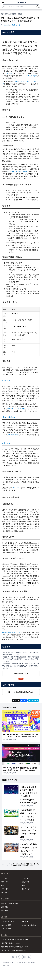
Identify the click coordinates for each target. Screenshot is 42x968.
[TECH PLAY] (22, 2)
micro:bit (6, 443)
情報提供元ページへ (21, 674)
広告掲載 (4, 907)
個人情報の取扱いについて (10, 943)
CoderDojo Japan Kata (11, 632)
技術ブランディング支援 (9, 903)
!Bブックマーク (33, 700)
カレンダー (26, 878)
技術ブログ (26, 882)
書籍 (23, 885)
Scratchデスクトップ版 (16, 409)
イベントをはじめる (29, 925)
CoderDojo (8, 73)
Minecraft (16, 488)
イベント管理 (6, 929)
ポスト (17, 700)
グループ (4, 889)
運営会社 (4, 910)
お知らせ (25, 921)
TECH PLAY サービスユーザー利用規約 (15, 939)
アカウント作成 (12, 435)
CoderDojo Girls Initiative (18, 171)
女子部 (12, 25)
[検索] (38, 6)
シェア (25, 700)
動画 (2, 885)
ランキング (26, 889)
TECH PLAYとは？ (7, 921)
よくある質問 (6, 925)
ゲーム (18, 25)
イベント (8, 865)
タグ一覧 (4, 892)
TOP (3, 865)
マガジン (4, 882)
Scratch (6, 25)
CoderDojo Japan (30, 76)
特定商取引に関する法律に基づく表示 (14, 947)
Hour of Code (8, 417)
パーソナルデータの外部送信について (14, 950)
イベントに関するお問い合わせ (22, 692)
